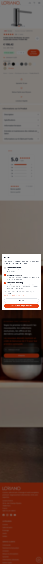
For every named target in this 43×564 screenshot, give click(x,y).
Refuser (21, 301)
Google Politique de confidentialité (14, 295)
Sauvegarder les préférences (21, 306)
